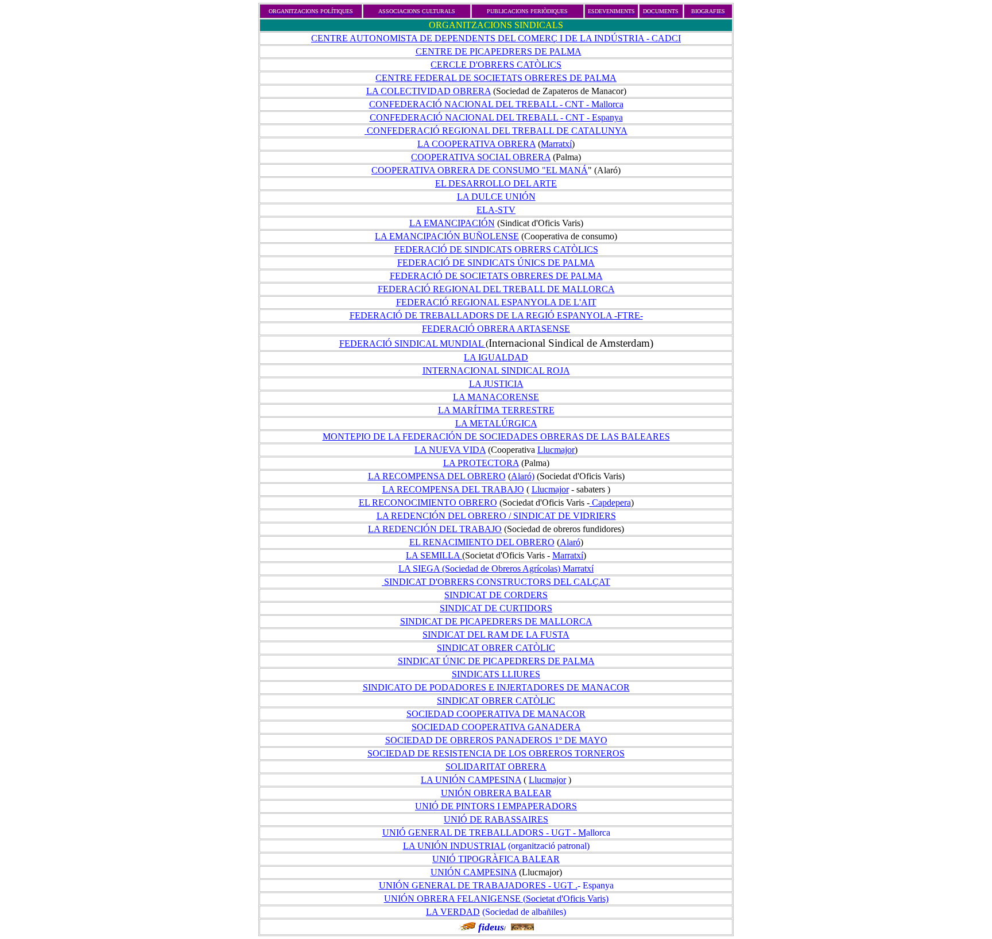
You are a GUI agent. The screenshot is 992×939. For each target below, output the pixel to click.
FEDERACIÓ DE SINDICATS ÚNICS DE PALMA (496, 262)
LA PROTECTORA (481, 463)
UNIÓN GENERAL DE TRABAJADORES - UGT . (478, 885)
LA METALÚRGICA (496, 423)
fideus (491, 927)
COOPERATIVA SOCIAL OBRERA (481, 157)
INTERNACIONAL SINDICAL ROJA (496, 370)
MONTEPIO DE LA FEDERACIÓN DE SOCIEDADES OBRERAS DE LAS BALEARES (496, 436)
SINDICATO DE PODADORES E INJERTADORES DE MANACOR (496, 687)
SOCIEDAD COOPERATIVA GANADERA (496, 727)
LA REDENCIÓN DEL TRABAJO (435, 529)
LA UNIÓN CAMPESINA (471, 780)
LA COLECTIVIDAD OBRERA (428, 91)
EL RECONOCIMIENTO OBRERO (428, 502)
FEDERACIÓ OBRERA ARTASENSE (496, 328)
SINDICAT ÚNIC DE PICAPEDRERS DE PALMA (496, 661)
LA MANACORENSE (496, 397)
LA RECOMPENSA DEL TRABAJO (453, 489)
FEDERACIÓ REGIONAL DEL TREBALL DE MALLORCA (496, 289)
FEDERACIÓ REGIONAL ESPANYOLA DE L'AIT (496, 302)
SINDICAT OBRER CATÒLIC (496, 648)
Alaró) (522, 476)
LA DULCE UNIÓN (496, 196)
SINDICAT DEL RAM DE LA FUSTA (496, 634)
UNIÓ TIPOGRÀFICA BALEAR (496, 859)
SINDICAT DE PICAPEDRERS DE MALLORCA (496, 621)
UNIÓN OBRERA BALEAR (496, 793)
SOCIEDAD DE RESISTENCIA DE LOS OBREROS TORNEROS (496, 753)
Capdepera (610, 502)
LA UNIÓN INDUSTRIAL (454, 846)
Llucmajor (556, 450)
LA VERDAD (453, 912)
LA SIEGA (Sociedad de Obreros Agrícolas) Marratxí (496, 568)
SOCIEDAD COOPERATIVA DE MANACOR (496, 714)
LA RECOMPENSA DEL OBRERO (437, 476)
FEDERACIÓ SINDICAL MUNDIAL (412, 343)
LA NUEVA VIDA (450, 450)
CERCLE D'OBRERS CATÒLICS (496, 64)
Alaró (570, 542)
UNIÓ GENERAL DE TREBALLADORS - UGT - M (484, 832)
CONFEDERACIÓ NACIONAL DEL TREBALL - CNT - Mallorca (496, 104)
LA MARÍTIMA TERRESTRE (496, 410)
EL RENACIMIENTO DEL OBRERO (482, 542)
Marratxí (556, 144)
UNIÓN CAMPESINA (474, 872)
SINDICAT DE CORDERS (496, 595)
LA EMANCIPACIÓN (452, 223)
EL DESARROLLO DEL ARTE (496, 183)
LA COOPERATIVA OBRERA (476, 144)
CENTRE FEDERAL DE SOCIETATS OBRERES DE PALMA (496, 78)
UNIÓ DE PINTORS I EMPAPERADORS (496, 806)
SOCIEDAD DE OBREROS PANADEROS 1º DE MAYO (496, 740)
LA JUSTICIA (496, 384)
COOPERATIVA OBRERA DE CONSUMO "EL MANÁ (479, 170)
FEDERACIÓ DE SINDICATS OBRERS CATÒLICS (496, 249)
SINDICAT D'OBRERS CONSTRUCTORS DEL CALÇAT (496, 582)
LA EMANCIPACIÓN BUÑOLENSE (447, 236)
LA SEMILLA (434, 555)
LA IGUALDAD (496, 357)
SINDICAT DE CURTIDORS (496, 608)
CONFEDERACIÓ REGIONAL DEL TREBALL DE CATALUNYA (496, 130)
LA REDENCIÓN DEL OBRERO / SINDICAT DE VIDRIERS (496, 516)
